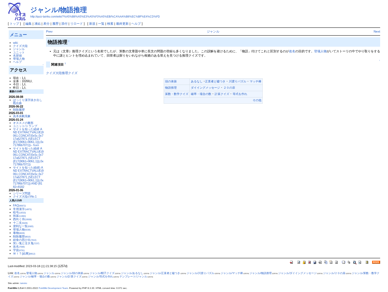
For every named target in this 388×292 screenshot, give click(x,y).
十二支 (20, 222)
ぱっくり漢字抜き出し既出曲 (27, 101)
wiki (15, 42)
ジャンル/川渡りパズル (200, 273)
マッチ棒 (255, 81)
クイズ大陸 (20, 46)
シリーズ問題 (22, 193)
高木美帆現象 (22, 116)
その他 (257, 100)
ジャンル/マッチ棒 (232, 273)
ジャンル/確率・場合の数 (35, 276)
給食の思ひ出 (24, 240)
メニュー (18, 34)
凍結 (37, 23)
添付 (64, 23)
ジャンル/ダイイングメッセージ (297, 273)
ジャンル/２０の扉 (334, 273)
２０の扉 (229, 87)
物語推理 (171, 87)
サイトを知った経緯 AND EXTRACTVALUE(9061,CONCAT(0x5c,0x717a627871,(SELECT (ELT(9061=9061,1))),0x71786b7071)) (28, 156)
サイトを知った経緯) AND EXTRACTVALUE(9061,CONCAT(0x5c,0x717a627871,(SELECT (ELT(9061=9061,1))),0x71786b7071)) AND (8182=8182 (28, 177)
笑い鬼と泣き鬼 (26, 243)
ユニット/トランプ (25, 126)
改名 (292, 51)
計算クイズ (222, 94)
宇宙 (19, 250)
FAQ (19, 205)
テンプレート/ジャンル (133, 276)
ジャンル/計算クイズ (69, 276)
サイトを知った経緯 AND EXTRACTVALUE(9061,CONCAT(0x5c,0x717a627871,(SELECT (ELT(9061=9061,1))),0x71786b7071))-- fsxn (28, 137)
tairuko (23, 283)
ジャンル (213, 31)
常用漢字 (22, 209)
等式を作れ (240, 94)
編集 (28, 23)
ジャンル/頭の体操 (72, 273)
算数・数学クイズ (176, 94)
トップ (14, 23)
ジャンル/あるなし (132, 273)
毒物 (19, 233)
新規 (92, 23)
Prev (49, 31)
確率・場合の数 (201, 94)
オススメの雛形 (23, 123)
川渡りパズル (237, 81)
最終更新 (122, 23)
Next (377, 31)
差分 (46, 23)
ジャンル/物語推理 (58, 9)
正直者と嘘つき (215, 81)
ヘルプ (136, 23)
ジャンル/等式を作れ (100, 276)
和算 (19, 215)
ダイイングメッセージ (205, 87)
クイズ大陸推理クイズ (61, 73)
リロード (76, 23)
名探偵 (17, 55)
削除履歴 (19, 109)
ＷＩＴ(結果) (24, 253)
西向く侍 (22, 219)
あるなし (197, 81)
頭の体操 (171, 81)
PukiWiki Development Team (53, 288)
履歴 (55, 23)
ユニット (19, 52)
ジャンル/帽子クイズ (102, 273)
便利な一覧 (23, 226)
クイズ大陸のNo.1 (25, 196)
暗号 (19, 212)
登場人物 (320, 51)
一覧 (101, 23)
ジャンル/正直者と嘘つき (165, 273)
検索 (110, 23)
